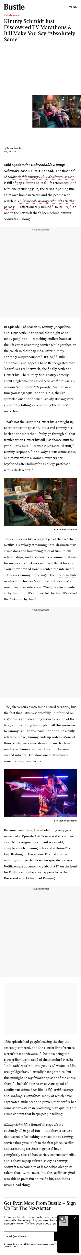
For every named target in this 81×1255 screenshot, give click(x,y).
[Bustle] (14, 7)
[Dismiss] (75, 1218)
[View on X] (40, 1008)
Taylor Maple (13, 148)
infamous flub (66, 575)
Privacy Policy (11, 1246)
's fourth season (41, 177)
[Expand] (62, 1218)
